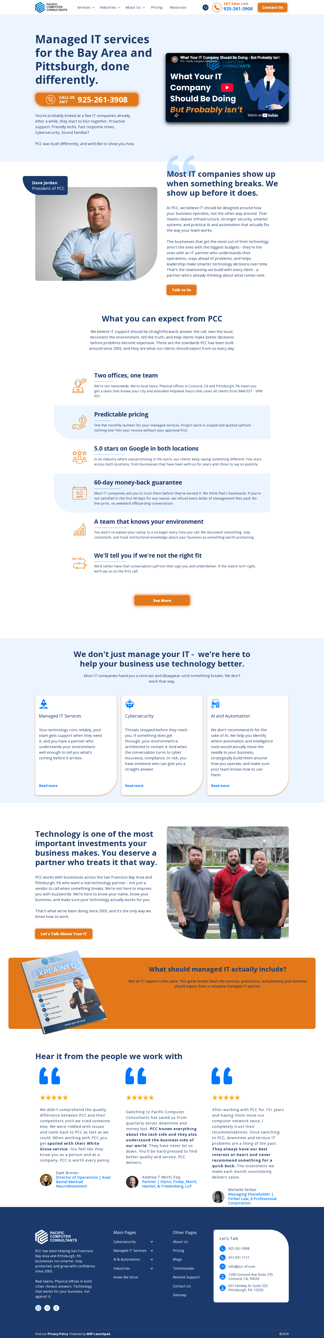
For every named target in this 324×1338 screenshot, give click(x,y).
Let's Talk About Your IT (63, 933)
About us (180, 1242)
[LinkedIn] (38, 1308)
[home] (51, 7)
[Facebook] (56, 1308)
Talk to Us (181, 289)
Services (83, 7)
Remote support (186, 1277)
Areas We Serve (125, 1277)
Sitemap (179, 1295)
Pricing (156, 7)
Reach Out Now (162, 625)
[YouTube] (47, 1308)
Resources (178, 7)
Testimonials (183, 1268)
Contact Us (272, 7)
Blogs (177, 1259)
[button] (86, 7)
